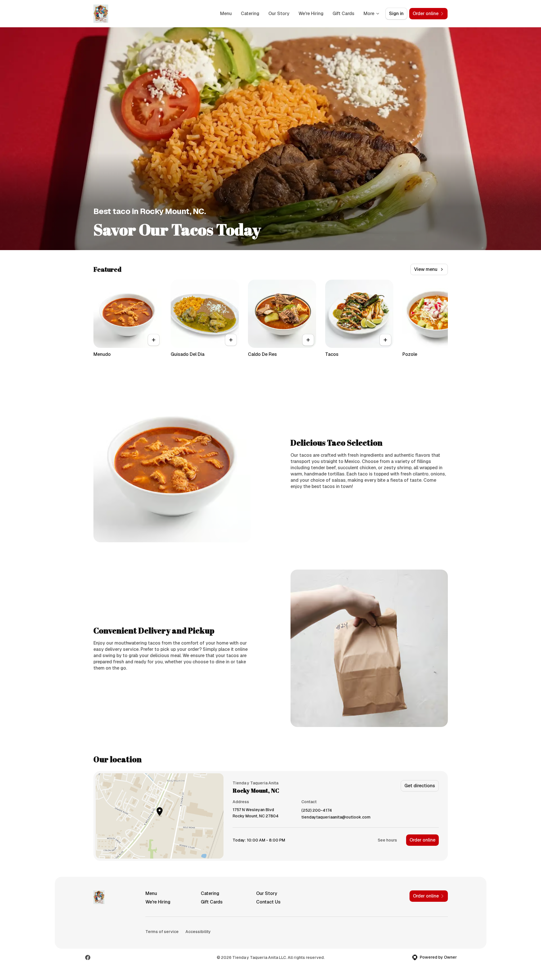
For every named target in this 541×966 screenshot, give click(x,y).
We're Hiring (310, 13)
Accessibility (198, 931)
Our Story (278, 13)
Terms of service (162, 931)
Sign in (396, 13)
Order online (422, 840)
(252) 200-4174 (316, 810)
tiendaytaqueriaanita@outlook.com (336, 817)
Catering (250, 13)
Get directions (419, 786)
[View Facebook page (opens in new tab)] (87, 957)
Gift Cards (343, 13)
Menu (226, 13)
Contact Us (268, 902)
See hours (387, 840)
